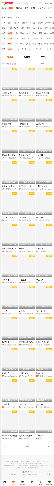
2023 (29, 38)
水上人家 (40, 280)
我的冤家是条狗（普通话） (13, 155)
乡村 (22, 28)
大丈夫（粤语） (8, 217)
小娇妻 (5, 311)
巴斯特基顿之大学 (9, 248)
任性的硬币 (6, 93)
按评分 (44, 57)
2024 (23, 38)
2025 (16, 38)
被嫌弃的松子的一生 (27, 342)
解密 (16, 28)
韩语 (40, 44)
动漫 (33, 8)
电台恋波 (22, 217)
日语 (34, 44)
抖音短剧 (42, 8)
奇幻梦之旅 (6, 124)
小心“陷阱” (40, 155)
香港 (22, 33)
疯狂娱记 (22, 404)
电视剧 (19, 8)
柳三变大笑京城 (42, 93)
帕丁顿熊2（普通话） (28, 186)
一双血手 (22, 280)
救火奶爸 (40, 217)
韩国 (40, 33)
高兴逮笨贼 (23, 93)
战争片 (48, 23)
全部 (10, 23)
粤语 (22, 44)
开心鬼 (22, 248)
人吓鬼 (22, 311)
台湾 (28, 33)
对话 (40, 28)
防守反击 (5, 342)
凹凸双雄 (40, 436)
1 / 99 (27, 447)
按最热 (27, 57)
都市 (28, 28)
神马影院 (30, 475)
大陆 (16, 33)
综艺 (26, 8)
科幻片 (32, 23)
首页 (4, 8)
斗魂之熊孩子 (24, 155)
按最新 (10, 57)
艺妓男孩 (40, 248)
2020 (49, 38)
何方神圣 (5, 280)
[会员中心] (51, 3)
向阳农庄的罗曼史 (9, 436)
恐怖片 (40, 23)
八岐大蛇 (40, 124)
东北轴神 (40, 404)
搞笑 (46, 28)
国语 (16, 44)
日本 (34, 33)
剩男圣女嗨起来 (25, 436)
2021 (42, 38)
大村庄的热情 (41, 186)
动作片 (16, 23)
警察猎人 (40, 373)
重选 (50, 18)
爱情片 (24, 23)
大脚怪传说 (23, 373)
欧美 (46, 33)
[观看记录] (46, 3)
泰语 (46, 44)
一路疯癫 (5, 404)
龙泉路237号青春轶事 (11, 186)
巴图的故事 (23, 124)
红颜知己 (5, 373)
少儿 (34, 28)
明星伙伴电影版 (42, 342)
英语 (28, 44)
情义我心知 (40, 311)
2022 (36, 38)
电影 (10, 8)
